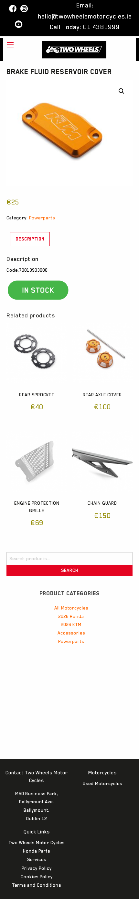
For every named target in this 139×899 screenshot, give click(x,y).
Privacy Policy (37, 868)
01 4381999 (101, 27)
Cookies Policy (37, 876)
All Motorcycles (71, 607)
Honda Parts (36, 851)
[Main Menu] (10, 44)
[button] (121, 91)
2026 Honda (71, 616)
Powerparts (42, 217)
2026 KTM (71, 624)
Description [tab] (30, 238)
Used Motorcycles (102, 783)
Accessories (71, 632)
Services (36, 859)
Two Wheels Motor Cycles (36, 842)
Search (69, 570)
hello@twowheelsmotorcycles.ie (85, 16)
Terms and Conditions (36, 885)
